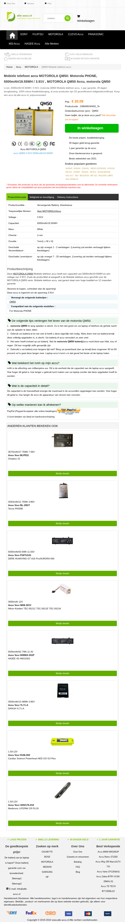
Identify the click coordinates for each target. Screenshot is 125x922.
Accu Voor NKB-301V (19, 605)
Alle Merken (52, 43)
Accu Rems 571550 (108, 857)
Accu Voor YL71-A (18, 705)
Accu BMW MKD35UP (108, 852)
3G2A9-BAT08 (103, 172)
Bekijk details (62, 473)
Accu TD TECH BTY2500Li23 (108, 888)
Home (9, 67)
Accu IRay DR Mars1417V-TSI (108, 864)
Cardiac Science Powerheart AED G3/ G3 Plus (32, 758)
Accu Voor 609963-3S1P (21, 655)
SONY (24, 34)
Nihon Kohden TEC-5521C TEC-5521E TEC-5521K (34, 608)
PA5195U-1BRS (105, 175)
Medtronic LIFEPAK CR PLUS (23, 808)
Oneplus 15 (14, 458)
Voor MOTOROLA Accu (49, 211)
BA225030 (84, 175)
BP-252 (93, 175)
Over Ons (11, 3)
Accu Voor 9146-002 (19, 755)
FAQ (49, 3)
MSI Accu (14, 43)
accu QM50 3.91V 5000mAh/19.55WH (33, 153)
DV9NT (77, 172)
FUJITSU (38, 34)
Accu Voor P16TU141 (19, 555)
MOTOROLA (55, 34)
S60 (76, 175)
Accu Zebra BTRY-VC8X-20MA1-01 (108, 879)
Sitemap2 (17, 883)
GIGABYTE (47, 852)
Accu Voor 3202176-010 (21, 805)
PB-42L (69, 172)
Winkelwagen (86, 20)
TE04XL (85, 172)
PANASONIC (96, 34)
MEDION (47, 867)
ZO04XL (85, 168)
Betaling (78, 862)
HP (47, 877)
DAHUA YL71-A (16, 708)
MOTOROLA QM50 (23, 273)
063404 (77, 168)
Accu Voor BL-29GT (19, 505)
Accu (18, 67)
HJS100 (111, 168)
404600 (69, 168)
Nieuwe (30, 3)
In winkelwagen (90, 128)
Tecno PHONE (15, 508)
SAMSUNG (47, 872)
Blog (78, 872)
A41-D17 (70, 175)
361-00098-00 (72, 179)
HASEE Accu (32, 43)
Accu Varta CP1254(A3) (108, 871)
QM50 (12, 301)
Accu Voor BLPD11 (18, 455)
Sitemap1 (17, 878)
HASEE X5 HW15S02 (19, 658)
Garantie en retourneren (78, 857)
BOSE (47, 857)
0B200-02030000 (98, 168)
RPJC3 (93, 172)
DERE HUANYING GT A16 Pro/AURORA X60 (31, 558)
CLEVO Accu (75, 34)
